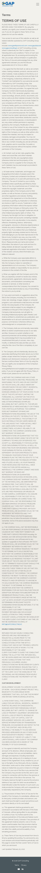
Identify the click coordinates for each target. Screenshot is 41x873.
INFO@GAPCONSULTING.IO (12, 624)
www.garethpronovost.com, (18, 46)
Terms (17, 865)
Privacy (23, 865)
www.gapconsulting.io (9, 48)
